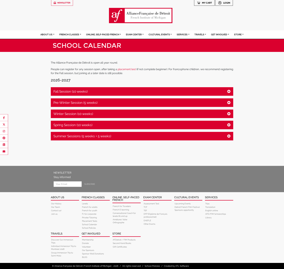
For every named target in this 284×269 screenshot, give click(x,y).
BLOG (84, 257)
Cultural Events (159, 34)
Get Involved (219, 34)
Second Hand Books (122, 243)
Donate (85, 243)
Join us (54, 214)
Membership (88, 240)
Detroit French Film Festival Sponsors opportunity (187, 208)
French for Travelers (122, 206)
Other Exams (149, 224)
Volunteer (86, 247)
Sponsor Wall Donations (93, 254)
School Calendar (89, 224)
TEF (145, 210)
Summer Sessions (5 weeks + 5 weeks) (82, 136)
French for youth (89, 210)
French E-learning (121, 210)
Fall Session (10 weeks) (70, 91)
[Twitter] (4, 124)
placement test (127, 69)
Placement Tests (89, 221)
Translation (210, 207)
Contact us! (56, 210)
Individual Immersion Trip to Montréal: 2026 (63, 247)
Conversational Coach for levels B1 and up (124, 214)
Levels (85, 203)
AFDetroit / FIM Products (124, 240)
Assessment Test (151, 203)
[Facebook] (4, 117)
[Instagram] (4, 131)
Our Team (55, 207)
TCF (145, 207)
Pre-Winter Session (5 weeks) (75, 103)
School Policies (89, 228)
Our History (56, 203)
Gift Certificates (120, 247)
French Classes (69, 34)
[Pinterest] (4, 138)
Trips (207, 203)
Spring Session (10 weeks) (72, 125)
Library (208, 217)
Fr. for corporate (89, 214)
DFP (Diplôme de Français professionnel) (155, 215)
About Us (46, 34)
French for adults (89, 207)
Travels (199, 34)
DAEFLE (147, 220)
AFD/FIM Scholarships (215, 214)
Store (238, 34)
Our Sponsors (88, 250)
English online (211, 210)
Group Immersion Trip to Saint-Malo (62, 254)
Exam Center (134, 34)
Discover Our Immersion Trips (62, 241)
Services (182, 34)
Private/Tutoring (89, 217)
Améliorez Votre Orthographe (120, 221)
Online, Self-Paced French (102, 34)
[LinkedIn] (4, 144)
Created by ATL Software (176, 266)
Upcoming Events (183, 203)
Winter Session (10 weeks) (73, 114)
